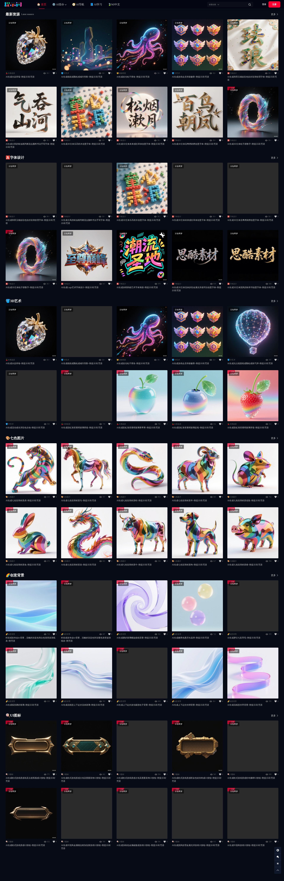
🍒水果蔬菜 (10, 73)
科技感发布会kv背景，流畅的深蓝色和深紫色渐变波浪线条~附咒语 (86, 639)
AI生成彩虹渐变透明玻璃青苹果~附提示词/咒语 (138, 428)
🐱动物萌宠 (121, 73)
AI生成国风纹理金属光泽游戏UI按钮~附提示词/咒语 (196, 845)
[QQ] (278, 850)
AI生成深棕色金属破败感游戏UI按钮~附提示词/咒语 (140, 845)
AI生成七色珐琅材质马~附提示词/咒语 (78, 500)
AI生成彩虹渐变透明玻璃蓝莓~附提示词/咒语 (192, 428)
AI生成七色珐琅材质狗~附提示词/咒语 (189, 565)
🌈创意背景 (10, 634)
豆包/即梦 (12, 23)
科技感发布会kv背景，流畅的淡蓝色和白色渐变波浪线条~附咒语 (30, 639)
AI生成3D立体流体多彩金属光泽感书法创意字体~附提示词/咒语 (196, 289)
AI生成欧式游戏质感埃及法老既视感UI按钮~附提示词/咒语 (30, 779)
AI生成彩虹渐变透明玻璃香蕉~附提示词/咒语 (81, 428)
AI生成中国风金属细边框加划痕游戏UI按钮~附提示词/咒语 (86, 846)
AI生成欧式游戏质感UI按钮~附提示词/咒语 (25, 845)
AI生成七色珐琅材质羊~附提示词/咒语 (189, 500)
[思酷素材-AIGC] (17, 4)
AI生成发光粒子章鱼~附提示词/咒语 (133, 77)
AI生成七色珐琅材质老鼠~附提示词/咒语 (245, 500)
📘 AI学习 (96, 4)
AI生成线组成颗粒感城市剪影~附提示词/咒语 (81, 77)
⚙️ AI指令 (58, 4)
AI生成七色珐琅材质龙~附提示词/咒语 (78, 565)
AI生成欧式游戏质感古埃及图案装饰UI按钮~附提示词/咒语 (86, 779)
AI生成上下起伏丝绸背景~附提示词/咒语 (190, 705)
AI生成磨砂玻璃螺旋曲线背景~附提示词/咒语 (137, 638)
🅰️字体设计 (232, 73)
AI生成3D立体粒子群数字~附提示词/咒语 (246, 144)
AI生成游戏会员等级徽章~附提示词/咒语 (190, 77)
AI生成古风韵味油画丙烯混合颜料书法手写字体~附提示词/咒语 (30, 145)
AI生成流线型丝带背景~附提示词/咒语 (244, 705)
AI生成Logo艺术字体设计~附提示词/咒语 (80, 287)
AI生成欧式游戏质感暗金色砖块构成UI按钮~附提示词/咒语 (197, 779)
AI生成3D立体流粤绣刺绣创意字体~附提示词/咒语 (195, 144)
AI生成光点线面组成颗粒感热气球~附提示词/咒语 (250, 363)
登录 (264, 4)
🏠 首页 (41, 4)
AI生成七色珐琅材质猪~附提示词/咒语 (244, 565)
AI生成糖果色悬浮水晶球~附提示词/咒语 (190, 638)
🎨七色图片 (10, 497)
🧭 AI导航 (78, 4)
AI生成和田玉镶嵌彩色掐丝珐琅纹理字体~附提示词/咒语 (252, 78)
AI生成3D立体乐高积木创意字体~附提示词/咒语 (83, 144)
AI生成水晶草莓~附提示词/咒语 (20, 77)
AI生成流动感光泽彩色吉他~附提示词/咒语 (25, 428)
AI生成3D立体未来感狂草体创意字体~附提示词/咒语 (140, 144)
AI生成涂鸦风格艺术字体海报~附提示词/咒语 (137, 287)
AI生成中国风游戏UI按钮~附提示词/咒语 (246, 845)
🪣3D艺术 (65, 73)
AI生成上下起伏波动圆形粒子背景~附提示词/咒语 (139, 705)
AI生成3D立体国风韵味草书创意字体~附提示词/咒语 (251, 287)
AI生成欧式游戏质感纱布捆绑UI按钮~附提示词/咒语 (251, 778)
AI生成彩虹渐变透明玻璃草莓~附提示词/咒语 (248, 428)
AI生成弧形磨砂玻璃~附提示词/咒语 (22, 705)
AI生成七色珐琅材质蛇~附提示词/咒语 (134, 500)
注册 (274, 4)
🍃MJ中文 (114, 4)
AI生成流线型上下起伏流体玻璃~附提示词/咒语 (82, 705)
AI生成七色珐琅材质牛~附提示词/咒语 (134, 565)
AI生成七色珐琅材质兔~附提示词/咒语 (23, 565)
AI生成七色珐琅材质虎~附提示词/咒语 (23, 500)
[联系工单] (278, 857)
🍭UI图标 (9, 774)
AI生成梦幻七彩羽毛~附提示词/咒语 (243, 638)
